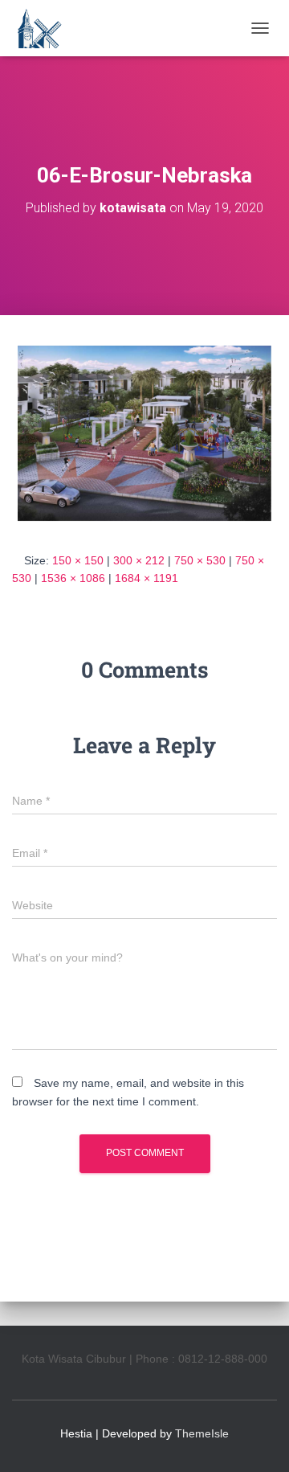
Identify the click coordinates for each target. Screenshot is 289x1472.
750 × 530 (200, 560)
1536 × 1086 (73, 578)
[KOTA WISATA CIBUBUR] (44, 28)
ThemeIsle (202, 1433)
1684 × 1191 (146, 578)
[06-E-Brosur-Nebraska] (144, 432)
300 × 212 (139, 560)
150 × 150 (78, 560)
